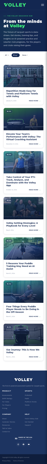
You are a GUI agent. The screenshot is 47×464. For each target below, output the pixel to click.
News (25, 55)
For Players (6, 405)
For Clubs (5, 402)
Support (28, 425)
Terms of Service (18, 461)
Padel (27, 398)
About (4, 419)
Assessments (7, 395)
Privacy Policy (6, 461)
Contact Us (6, 432)
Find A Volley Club (31, 419)
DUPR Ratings (7, 398)
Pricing (4, 408)
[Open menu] (42, 5)
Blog (15, 55)
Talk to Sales (7, 428)
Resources (6, 425)
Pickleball (28, 395)
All (7, 55)
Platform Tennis (31, 402)
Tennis (27, 405)
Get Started (29, 422)
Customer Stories (8, 422)
